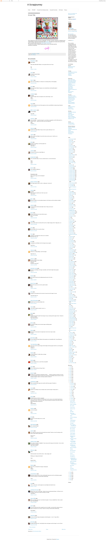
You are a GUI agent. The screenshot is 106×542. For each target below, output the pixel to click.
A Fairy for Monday (73, 417)
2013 (70, 380)
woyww (70, 358)
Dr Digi (70, 199)
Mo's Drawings (33, 54)
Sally (31, 142)
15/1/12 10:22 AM (34, 217)
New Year (71, 268)
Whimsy (70, 350)
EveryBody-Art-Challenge (72, 72)
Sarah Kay (71, 294)
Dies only (70, 196)
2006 (70, 479)
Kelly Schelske (33, 424)
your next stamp (72, 362)
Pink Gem (71, 280)
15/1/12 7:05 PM (33, 369)
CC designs (71, 167)
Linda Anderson (34, 473)
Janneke (32, 150)
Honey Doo (71, 231)
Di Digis (70, 195)
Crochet (70, 191)
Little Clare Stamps (72, 252)
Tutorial (70, 341)
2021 (70, 368)
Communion (71, 184)
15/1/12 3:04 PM (33, 319)
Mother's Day (71, 264)
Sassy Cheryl (71, 295)
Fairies (70, 207)
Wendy (32, 322)
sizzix (70, 305)
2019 (70, 371)
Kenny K (70, 243)
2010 (70, 473)
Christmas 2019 (72, 174)
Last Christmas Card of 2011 (72, 441)
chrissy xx (32, 258)
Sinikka (32, 352)
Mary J (32, 198)
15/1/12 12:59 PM (34, 272)
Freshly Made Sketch (72, 81)
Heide (32, 313)
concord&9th (71, 185)
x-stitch (70, 361)
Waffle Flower (71, 345)
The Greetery (71, 333)
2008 (70, 476)
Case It (71, 453)
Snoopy (70, 306)
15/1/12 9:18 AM (33, 153)
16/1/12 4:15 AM (33, 446)
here (72, 40)
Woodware (71, 357)
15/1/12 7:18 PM (33, 378)
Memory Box (71, 257)
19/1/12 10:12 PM (34, 524)
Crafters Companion (72, 186)
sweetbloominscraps (34, 489)
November (72, 384)
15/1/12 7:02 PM (33, 363)
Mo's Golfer (72, 405)
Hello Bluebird (71, 225)
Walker (71, 418)
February (72, 398)
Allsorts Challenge (71, 116)
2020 (70, 369)
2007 (70, 478)
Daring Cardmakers (71, 106)
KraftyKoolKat (33, 157)
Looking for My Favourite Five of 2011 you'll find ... (73, 459)
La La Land (71, 244)
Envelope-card (71, 205)
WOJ (70, 356)
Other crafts (71, 270)
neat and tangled (72, 265)
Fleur (32, 234)
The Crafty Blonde (34, 344)
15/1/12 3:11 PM (33, 326)
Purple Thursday (73, 443)
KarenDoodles (71, 241)
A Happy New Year (73, 469)
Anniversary (71, 145)
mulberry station (34, 441)
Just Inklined (71, 240)
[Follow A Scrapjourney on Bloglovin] (72, 19)
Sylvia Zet (71, 325)
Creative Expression (72, 189)
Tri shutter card (71, 340)
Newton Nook (71, 269)
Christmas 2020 (72, 175)
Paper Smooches (72, 274)
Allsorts (70, 140)
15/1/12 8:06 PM (33, 384)
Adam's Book (72, 401)
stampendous (71, 314)
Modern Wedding (73, 404)
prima (70, 286)
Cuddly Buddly (71, 192)
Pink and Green (73, 450)
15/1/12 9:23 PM (33, 413)
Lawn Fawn (71, 247)
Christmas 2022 (72, 178)
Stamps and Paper (34, 181)
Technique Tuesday (72, 330)
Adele (71, 410)
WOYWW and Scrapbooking (73, 445)
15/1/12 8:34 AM (33, 100)
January (71, 399)
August (71, 389)
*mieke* (32, 134)
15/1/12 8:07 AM (33, 83)
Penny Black (71, 276)
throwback (71, 336)
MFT (70, 260)
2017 (70, 374)
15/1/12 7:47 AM (33, 69)
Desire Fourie (33, 283)
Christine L (33, 118)
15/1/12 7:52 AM (33, 76)
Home (47, 529)
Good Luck (71, 219)
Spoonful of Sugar (72, 310)
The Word (72, 468)
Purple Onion (71, 289)
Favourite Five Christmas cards (72, 210)
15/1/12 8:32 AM (33, 90)
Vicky (32, 291)
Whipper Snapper (72, 352)
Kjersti (32, 212)
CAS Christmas (70, 131)
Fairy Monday (72, 430)
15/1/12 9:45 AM (33, 178)
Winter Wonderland (71, 66)
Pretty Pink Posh (72, 285)
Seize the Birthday (71, 102)
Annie (70, 144)
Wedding (70, 349)
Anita (32, 86)
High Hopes (71, 227)
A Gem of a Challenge (72, 117)
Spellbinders (71, 309)
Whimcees (32, 450)
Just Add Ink (70, 107)
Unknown (32, 128)
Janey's (70, 239)
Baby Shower (71, 150)
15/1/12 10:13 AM (34, 209)
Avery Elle (71, 148)
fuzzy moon (71, 214)
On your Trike (72, 431)
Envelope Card (72, 402)
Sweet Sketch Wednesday (46, 42)
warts (70, 348)
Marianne (70, 256)
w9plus (70, 344)
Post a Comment (32, 527)
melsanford (33, 515)
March (71, 396)
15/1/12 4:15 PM (33, 340)
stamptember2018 (72, 318)
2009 (70, 475)
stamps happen (72, 317)
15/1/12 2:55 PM (33, 309)
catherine (32, 205)
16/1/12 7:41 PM (33, 494)
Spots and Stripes (73, 447)
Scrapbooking (71, 299)
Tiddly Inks (71, 337)
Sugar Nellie (71, 322)
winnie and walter (72, 354)
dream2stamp (71, 200)
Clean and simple (72, 180)
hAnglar (70, 223)
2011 (70, 472)
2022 (70, 366)
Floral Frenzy (72, 407)
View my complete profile (72, 31)
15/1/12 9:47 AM (33, 186)
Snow (71, 466)
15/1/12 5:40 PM (33, 356)
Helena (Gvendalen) (34, 300)
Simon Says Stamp (72, 301)
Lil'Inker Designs (72, 249)
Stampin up (71, 316)
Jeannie (32, 430)
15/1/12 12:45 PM (34, 255)
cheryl (32, 103)
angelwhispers (33, 381)
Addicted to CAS (71, 118)
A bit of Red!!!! (72, 421)
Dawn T (32, 80)
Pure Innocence (72, 287)
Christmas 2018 (72, 172)
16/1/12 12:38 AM (34, 438)
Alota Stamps (71, 141)
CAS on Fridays (71, 108)
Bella (70, 153)
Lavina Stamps (71, 245)
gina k (70, 218)
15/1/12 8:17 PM (33, 393)
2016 (70, 375)
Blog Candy (71, 157)
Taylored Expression (72, 327)
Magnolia (70, 253)
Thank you (71, 332)
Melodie (32, 465)
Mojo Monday (70, 67)
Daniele (32, 275)
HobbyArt (70, 229)
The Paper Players (71, 124)
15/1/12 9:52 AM (33, 195)
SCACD (70, 298)
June (71, 392)
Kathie (32, 396)
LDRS (70, 248)
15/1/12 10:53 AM (34, 224)
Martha (32, 360)
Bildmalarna (71, 156)
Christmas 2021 (72, 176)
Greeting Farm (71, 221)
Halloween (71, 222)
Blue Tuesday (72, 428)
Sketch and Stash (73, 461)
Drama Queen (72, 434)
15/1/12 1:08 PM (33, 279)
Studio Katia (71, 321)
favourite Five (71, 208)
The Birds (71, 423)
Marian (32, 330)
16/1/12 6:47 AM (33, 470)
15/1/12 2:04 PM (33, 303)
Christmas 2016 (72, 170)
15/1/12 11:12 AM (34, 230)
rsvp (70, 293)
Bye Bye (47, 41)
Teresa (32, 306)
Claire (32, 366)
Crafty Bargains (73, 420)
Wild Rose (71, 353)
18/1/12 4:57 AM (33, 518)
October (71, 386)
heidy (32, 72)
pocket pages (71, 281)
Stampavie (71, 313)
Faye (31, 221)
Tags (70, 326)
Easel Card (71, 201)
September (72, 387)
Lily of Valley (71, 251)
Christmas (71, 168)
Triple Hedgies (72, 433)
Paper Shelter (71, 273)
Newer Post (30, 529)
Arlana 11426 (33, 498)
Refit (70, 290)
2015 (70, 377)
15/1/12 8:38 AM (33, 115)
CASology (70, 75)
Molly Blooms (71, 262)
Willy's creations (34, 110)
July (71, 390)
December (72, 383)
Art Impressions (72, 146)
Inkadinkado (71, 236)
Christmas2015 (71, 179)
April (71, 395)
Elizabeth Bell (71, 204)
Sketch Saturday (71, 114)
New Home (71, 266)
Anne (32, 227)
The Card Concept (71, 99)
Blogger (57, 539)
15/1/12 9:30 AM (33, 170)
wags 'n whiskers (72, 346)
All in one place (70, 33)
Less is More (70, 115)
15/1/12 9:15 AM (33, 147)
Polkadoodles (71, 282)
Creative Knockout (71, 103)
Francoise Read (72, 213)
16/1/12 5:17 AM (33, 461)
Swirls (71, 415)
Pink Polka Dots (73, 427)
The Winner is (72, 456)
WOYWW (71, 411)
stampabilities (71, 312)
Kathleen (32, 408)
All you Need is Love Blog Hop (73, 425)
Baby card (71, 149)
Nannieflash (33, 337)
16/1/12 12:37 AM (34, 427)
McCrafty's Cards (34, 268)
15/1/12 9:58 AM (33, 201)
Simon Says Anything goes (73, 414)
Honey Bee (71, 230)
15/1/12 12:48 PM (34, 264)
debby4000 (71, 28)
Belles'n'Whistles (72, 154)
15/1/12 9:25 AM (33, 164)
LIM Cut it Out (72, 408)
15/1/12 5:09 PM (33, 349)
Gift (69, 217)
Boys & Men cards (72, 162)
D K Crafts (32, 521)
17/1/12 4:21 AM (33, 502)
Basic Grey (71, 152)
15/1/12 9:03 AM (33, 138)
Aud (31, 483)
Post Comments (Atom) (37, 531)
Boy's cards (71, 161)
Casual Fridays (71, 166)
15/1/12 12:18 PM (34, 246)
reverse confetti (72, 291)
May (71, 393)
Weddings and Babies (72, 437)
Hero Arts (70, 226)
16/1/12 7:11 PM (33, 486)
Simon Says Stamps (72, 303)
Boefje (70, 158)
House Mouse (71, 233)
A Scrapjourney (34, 4)
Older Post (63, 529)
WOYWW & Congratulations (73, 463)
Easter (70, 203)
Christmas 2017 (72, 171)
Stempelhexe (33, 60)
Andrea (32, 190)
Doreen (32, 167)
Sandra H (32, 373)
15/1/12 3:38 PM (33, 334)
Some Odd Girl (71, 308)
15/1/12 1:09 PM (33, 288)
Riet (31, 241)
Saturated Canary (72, 297)
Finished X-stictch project (73, 439)
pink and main (71, 278)
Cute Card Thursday (71, 95)
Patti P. (32, 505)
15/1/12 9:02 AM (33, 131)
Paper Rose (71, 272)
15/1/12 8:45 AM (33, 124)
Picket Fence (71, 277)
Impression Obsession (73, 234)
